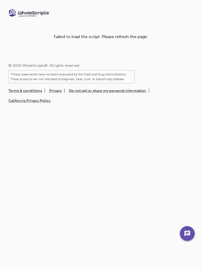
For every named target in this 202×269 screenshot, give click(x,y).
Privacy (55, 91)
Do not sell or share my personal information (107, 91)
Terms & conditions (25, 91)
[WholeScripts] (29, 12)
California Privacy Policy (29, 101)
